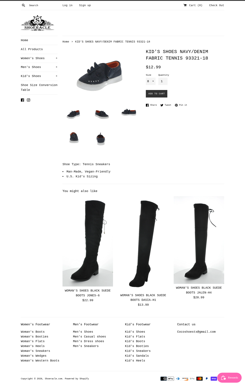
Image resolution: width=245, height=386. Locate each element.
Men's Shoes (39, 67)
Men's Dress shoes (88, 341)
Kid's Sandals (137, 356)
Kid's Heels (135, 360)
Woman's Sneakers (35, 351)
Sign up (85, 5)
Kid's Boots (135, 341)
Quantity (163, 75)
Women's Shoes (39, 58)
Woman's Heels (33, 346)
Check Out (216, 5)
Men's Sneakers (86, 346)
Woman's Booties (34, 336)
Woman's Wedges (33, 356)
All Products (32, 49)
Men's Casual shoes (89, 336)
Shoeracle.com (53, 378)
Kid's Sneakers (138, 351)
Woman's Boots (33, 332)
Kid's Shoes (39, 76)
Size (148, 75)
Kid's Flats (135, 336)
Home (24, 40)
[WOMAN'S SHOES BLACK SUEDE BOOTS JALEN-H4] (199, 240)
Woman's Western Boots (40, 360)
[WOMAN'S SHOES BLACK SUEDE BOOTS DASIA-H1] (143, 243)
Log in (67, 5)
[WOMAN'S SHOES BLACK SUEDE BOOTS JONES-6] (87, 241)
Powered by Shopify (77, 378)
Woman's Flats (33, 341)
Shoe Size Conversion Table (39, 88)
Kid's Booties (137, 346)
